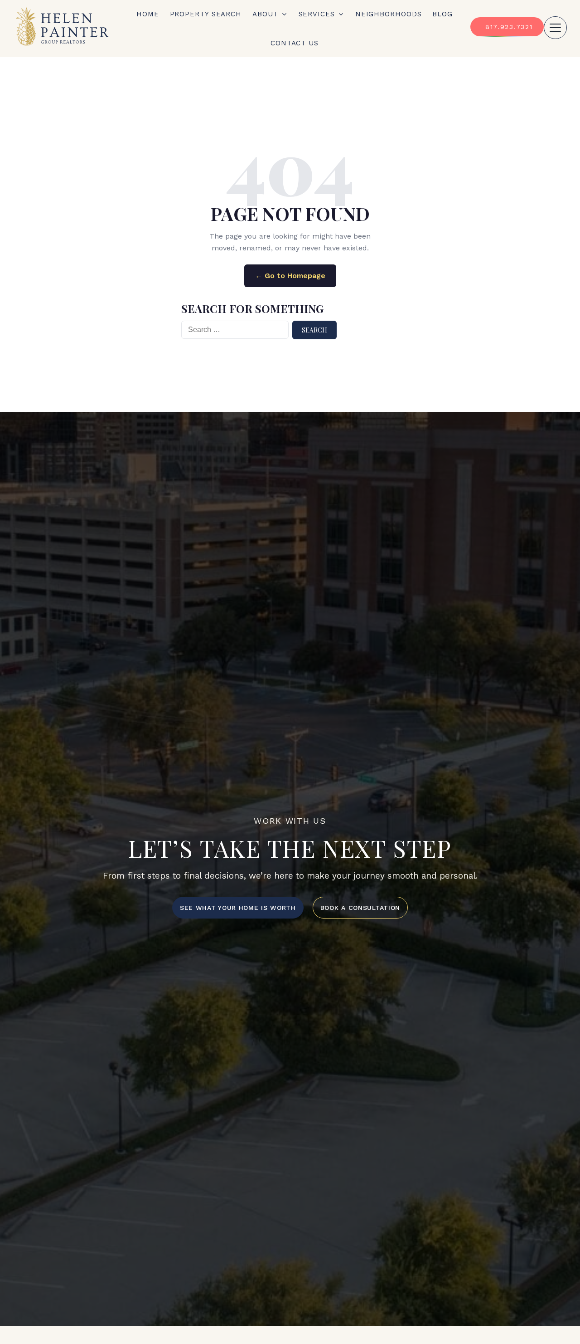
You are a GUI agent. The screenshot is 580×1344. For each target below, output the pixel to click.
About (265, 14)
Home (147, 14)
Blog (442, 14)
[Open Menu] (555, 27)
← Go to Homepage (290, 275)
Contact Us (295, 43)
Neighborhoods (388, 14)
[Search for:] (235, 330)
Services (317, 14)
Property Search (206, 14)
